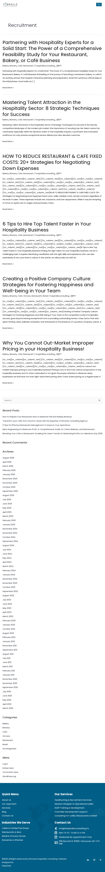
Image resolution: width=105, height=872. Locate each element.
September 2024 (10, 541)
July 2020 (7, 691)
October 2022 (9, 629)
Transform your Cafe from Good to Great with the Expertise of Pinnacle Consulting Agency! (45, 421)
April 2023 (7, 612)
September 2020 (10, 687)
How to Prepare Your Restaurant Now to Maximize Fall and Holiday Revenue (37, 416)
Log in (5, 764)
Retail (45, 296)
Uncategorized (9, 748)
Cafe (20, 65)
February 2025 (9, 520)
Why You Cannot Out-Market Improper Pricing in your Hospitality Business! (48, 346)
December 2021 (10, 645)
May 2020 (7, 700)
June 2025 (7, 503)
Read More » (8, 87)
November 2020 (10, 683)
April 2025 (7, 512)
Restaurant (28, 65)
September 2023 (10, 591)
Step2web (6, 865)
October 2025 (9, 487)
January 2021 (8, 675)
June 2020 (7, 695)
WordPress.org (9, 776)
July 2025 (7, 499)
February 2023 (9, 620)
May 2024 (7, 558)
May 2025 (7, 508)
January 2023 (9, 625)
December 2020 (10, 679)
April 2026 (7, 462)
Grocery (27, 296)
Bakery (6, 65)
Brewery (13, 65)
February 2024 (9, 570)
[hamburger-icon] (99, 4)
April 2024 (7, 562)
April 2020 (7, 704)
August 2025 (8, 495)
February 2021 (9, 670)
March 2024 (8, 566)
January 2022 (9, 641)
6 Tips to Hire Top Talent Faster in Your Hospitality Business (47, 227)
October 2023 (9, 587)
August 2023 (8, 595)
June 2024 (7, 554)
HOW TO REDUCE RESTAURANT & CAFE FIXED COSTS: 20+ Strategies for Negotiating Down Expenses (52, 162)
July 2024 (7, 549)
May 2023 (7, 608)
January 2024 (9, 574)
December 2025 (10, 478)
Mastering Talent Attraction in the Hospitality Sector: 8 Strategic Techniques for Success (51, 108)
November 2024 (10, 533)
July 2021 (6, 658)
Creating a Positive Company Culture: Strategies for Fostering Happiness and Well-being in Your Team (48, 284)
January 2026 (9, 474)
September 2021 (10, 650)
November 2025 (10, 483)
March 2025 (8, 516)
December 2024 (10, 528)
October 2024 (9, 537)
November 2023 (10, 583)
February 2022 (9, 637)
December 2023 (10, 579)
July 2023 (7, 599)
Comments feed (10, 772)
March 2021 (8, 666)
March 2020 (8, 708)
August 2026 (8, 458)
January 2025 (9, 524)
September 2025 (10, 491)
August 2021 (8, 654)
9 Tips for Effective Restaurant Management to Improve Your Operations (36, 425)
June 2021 (7, 662)
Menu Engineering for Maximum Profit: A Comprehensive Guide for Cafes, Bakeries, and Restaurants (49, 429)
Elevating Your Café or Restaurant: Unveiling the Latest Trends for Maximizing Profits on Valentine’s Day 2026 (52, 433)
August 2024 (8, 545)
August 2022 (8, 633)
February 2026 (9, 470)
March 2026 (8, 466)
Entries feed (8, 768)
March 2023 (8, 616)
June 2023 (7, 604)
